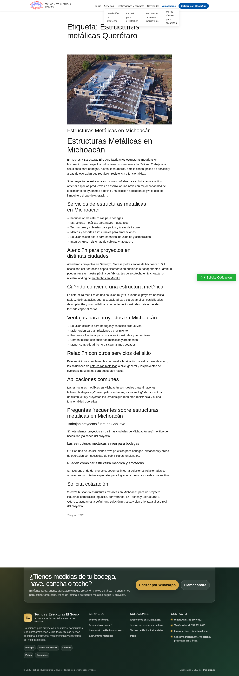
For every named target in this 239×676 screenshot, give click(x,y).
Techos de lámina (98, 619)
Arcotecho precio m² (100, 625)
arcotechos (74, 475)
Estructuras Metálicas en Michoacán (109, 130)
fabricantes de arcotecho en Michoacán (136, 273)
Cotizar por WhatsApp (193, 5)
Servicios (109, 5)
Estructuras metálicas (101, 635)
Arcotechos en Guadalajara (145, 619)
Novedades (153, 5)
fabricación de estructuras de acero (144, 361)
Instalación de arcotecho (113, 17)
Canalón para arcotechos (132, 17)
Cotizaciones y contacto (131, 5)
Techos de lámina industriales (146, 630)
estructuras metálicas (103, 366)
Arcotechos (169, 5)
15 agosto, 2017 (75, 515)
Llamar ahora (195, 585)
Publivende (209, 670)
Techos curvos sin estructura (146, 625)
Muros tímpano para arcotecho (171, 17)
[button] (216, 277)
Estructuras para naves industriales (152, 17)
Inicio (98, 5)
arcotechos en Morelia (106, 278)
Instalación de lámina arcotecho (106, 630)
